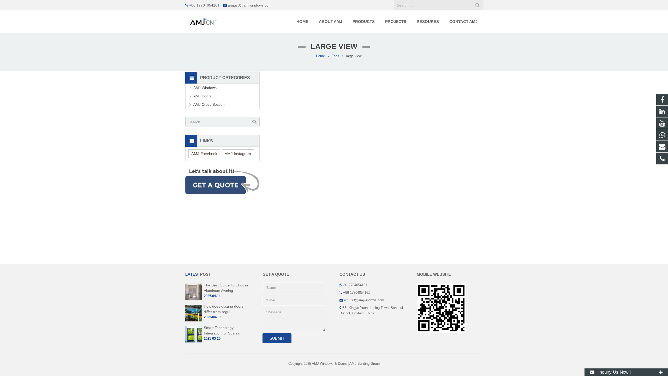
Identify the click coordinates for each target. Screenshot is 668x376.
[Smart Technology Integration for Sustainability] (193, 341)
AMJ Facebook (204, 153)
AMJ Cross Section (209, 104)
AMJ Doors (202, 96)
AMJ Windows (205, 88)
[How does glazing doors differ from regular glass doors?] (193, 320)
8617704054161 (355, 285)
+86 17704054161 (204, 5)
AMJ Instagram (238, 153)
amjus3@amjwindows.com (250, 5)
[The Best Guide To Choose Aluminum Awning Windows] (193, 299)
